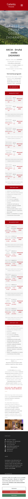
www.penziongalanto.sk (12, 447)
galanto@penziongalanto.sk (13, 446)
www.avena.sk (10, 449)
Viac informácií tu (14, 87)
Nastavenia (14, 488)
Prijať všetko (14, 495)
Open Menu (21, 5)
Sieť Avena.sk (9, 451)
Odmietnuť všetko (14, 492)
